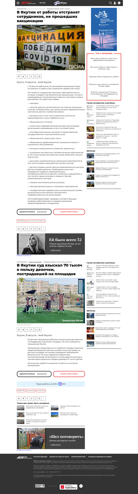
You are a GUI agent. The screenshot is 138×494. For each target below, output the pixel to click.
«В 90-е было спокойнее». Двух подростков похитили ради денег (107, 280)
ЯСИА (19, 71)
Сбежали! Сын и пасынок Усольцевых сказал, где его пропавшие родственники (108, 114)
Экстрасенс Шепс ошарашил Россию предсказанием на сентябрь (107, 328)
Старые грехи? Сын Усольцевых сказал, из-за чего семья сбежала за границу (108, 288)
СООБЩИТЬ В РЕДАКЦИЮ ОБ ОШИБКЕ (100, 456)
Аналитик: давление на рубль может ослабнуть (107, 321)
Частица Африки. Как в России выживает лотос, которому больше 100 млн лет (108, 295)
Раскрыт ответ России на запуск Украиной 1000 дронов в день (106, 183)
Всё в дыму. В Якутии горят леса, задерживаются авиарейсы (104, 59)
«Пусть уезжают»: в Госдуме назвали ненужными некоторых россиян (107, 161)
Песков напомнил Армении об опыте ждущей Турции (107, 314)
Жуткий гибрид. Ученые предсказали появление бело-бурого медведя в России (108, 274)
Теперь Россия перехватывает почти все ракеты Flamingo (107, 154)
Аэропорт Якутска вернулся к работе (104, 77)
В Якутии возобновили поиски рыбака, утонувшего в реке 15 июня (36, 421)
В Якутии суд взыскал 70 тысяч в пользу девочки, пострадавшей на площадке (104, 94)
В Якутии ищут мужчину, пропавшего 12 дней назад (104, 85)
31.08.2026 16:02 (22, 262)
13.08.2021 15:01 (21, 9)
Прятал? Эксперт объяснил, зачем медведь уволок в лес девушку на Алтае (107, 267)
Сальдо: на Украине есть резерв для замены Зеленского (107, 175)
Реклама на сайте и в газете (59, 456)
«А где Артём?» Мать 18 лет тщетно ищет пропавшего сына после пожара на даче (107, 107)
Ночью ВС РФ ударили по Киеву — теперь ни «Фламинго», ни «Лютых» (107, 335)
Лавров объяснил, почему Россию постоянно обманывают (106, 168)
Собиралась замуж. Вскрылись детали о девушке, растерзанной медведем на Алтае (107, 143)
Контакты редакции (40, 456)
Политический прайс (78, 456)
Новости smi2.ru (24, 255)
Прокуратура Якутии (24, 324)
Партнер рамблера (52, 486)
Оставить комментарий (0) (69, 212)
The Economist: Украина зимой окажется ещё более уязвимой (105, 342)
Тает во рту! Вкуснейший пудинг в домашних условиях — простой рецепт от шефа (107, 136)
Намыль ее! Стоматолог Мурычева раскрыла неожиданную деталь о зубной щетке (107, 121)
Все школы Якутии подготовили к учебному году (104, 68)
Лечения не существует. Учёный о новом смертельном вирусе (107, 302)
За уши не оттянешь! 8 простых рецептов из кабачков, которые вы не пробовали (108, 128)
